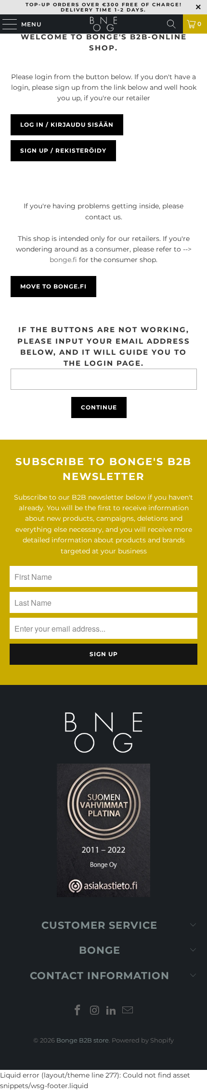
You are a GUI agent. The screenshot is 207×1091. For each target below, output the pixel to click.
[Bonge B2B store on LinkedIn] (111, 1011)
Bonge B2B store (82, 1040)
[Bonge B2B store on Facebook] (78, 1011)
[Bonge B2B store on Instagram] (95, 1011)
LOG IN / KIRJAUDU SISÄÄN (67, 124)
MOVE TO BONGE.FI (53, 286)
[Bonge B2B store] (103, 24)
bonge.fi (63, 259)
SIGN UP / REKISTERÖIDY (63, 150)
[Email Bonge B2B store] (128, 1011)
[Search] (171, 24)
